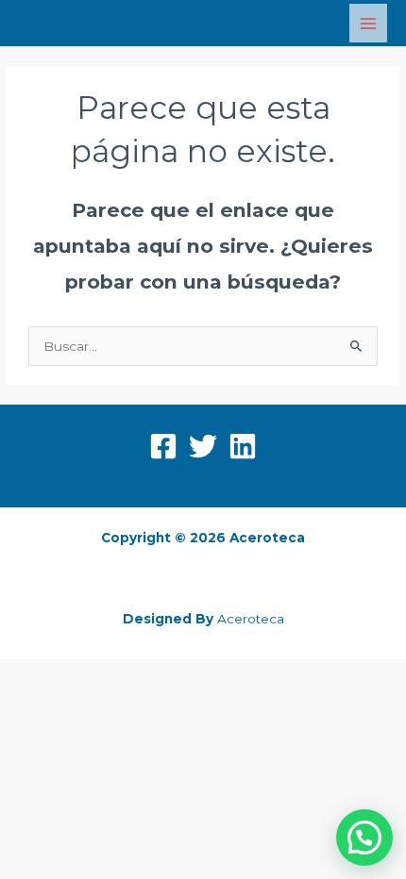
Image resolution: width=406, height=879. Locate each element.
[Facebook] (163, 446)
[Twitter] (203, 446)
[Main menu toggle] (368, 23)
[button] (364, 837)
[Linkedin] (242, 446)
